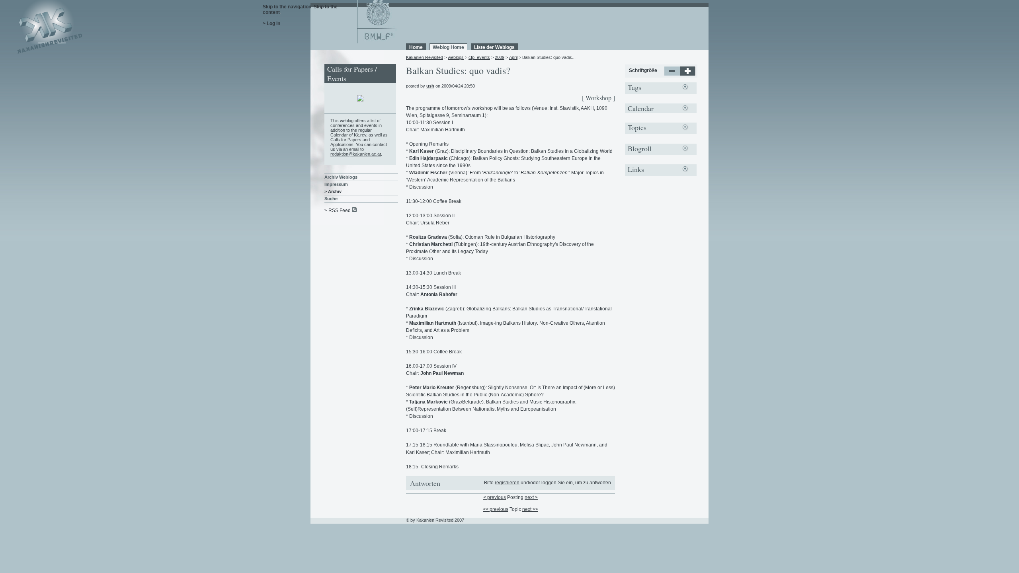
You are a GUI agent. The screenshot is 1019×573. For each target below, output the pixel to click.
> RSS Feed (337, 210)
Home (416, 47)
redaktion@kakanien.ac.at (355, 154)
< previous (494, 497)
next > (531, 497)
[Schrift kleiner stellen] (672, 74)
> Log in (271, 23)
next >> (530, 509)
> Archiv (333, 191)
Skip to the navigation (287, 7)
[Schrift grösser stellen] (688, 74)
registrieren (507, 482)
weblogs (456, 57)
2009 (499, 57)
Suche (331, 198)
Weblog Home (448, 47)
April (513, 57)
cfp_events (479, 57)
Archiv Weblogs (340, 177)
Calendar (339, 135)
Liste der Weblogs (494, 47)
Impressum (336, 184)
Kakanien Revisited (424, 57)
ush (430, 86)
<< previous (495, 509)
